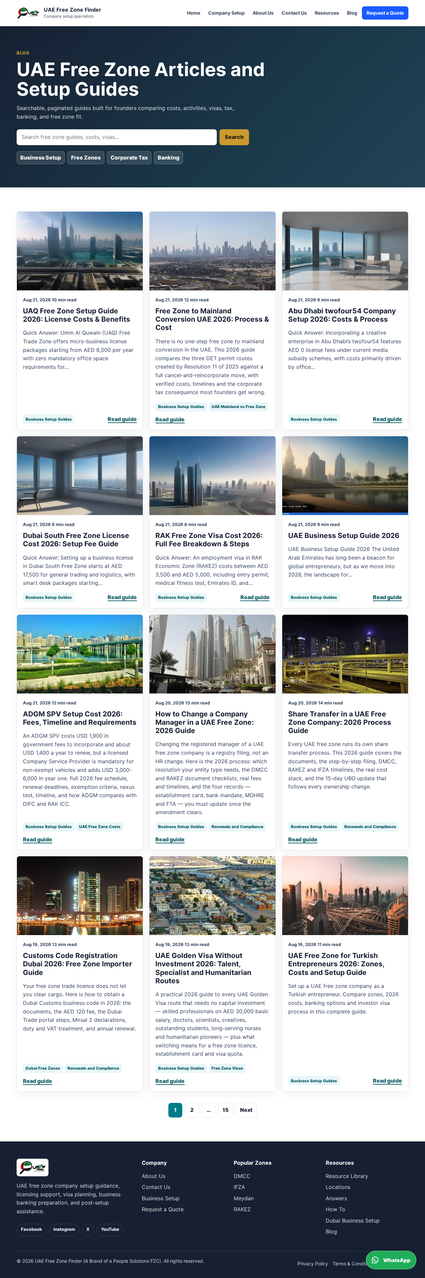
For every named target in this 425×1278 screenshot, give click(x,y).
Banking (168, 157)
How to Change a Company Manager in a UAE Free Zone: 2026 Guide (204, 722)
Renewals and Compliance (237, 826)
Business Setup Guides (49, 419)
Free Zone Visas (227, 1068)
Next (246, 1110)
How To (335, 1209)
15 (225, 1110)
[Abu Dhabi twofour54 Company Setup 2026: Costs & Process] (345, 251)
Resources (327, 13)
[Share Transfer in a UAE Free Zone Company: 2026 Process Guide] (345, 654)
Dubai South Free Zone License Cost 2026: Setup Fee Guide (76, 539)
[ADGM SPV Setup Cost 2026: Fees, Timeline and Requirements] (80, 654)
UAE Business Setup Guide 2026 (343, 535)
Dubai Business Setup (353, 1220)
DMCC (242, 1176)
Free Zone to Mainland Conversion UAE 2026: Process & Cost (212, 319)
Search (234, 137)
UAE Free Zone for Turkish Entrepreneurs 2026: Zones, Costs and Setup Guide (336, 963)
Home (193, 13)
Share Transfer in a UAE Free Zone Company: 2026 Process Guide (339, 722)
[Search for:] (117, 137)
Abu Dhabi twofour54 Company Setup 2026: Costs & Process (342, 315)
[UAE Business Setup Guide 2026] (345, 475)
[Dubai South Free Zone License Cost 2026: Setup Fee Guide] (80, 475)
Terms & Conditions (354, 1263)
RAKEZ (242, 1209)
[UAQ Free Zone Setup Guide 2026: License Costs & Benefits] (80, 251)
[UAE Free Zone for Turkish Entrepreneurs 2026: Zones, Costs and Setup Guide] (345, 895)
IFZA (239, 1187)
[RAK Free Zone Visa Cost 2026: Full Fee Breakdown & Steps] (212, 475)
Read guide (122, 419)
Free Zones (86, 157)
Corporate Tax (129, 157)
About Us (263, 13)
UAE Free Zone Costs (100, 826)
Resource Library (347, 1176)
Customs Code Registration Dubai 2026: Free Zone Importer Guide (77, 963)
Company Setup (226, 13)
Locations (338, 1187)
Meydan (244, 1198)
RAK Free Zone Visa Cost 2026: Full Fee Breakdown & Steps (209, 539)
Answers (336, 1198)
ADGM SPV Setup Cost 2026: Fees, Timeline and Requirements (79, 718)
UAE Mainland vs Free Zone (238, 406)
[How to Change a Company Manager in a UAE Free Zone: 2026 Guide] (212, 654)
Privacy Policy (313, 1263)
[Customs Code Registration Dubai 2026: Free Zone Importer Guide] (80, 895)
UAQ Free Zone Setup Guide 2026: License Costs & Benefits (76, 315)
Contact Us (294, 13)
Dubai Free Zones (43, 1068)
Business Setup (40, 157)
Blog (352, 13)
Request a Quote (385, 13)
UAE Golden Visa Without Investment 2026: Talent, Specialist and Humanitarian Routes (203, 968)
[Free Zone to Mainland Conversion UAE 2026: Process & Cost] (212, 251)
